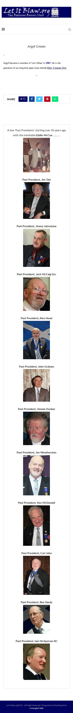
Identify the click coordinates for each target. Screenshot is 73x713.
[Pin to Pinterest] (47, 99)
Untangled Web (36, 708)
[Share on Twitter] (39, 99)
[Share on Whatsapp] (55, 99)
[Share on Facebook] (32, 99)
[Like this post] (24, 99)
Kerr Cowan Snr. (57, 68)
